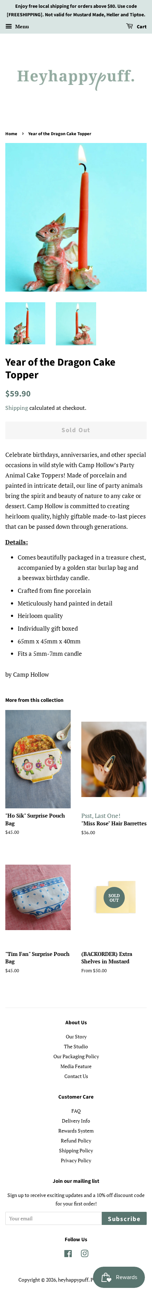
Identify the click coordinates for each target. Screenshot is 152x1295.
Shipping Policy (76, 1150)
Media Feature (76, 1066)
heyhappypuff (73, 1279)
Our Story (76, 1036)
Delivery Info (76, 1120)
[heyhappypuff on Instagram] (84, 1254)
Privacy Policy (76, 1160)
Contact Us (76, 1076)
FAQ (76, 1110)
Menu (21, 26)
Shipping (16, 408)
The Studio (76, 1046)
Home (11, 134)
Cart (141, 26)
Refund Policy (76, 1140)
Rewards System (76, 1130)
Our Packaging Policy (76, 1056)
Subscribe (124, 1219)
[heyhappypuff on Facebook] (68, 1254)
